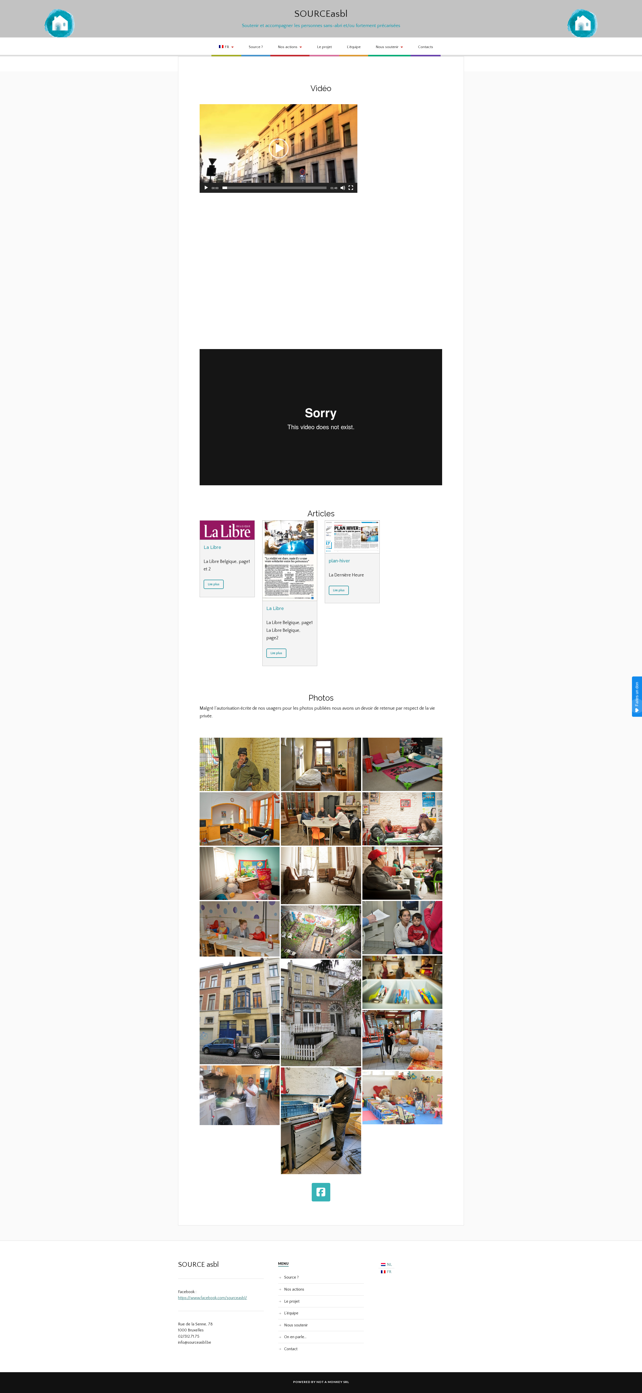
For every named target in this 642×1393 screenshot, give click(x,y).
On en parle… (295, 1337)
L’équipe (354, 47)
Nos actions (287, 47)
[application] (278, 148)
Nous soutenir (387, 47)
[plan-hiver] (352, 537)
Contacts (425, 47)
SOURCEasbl (321, 14)
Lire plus (213, 584)
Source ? (256, 47)
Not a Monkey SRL (332, 1382)
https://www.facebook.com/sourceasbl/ (212, 1298)
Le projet (324, 47)
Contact (290, 1349)
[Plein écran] (350, 187)
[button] (279, 148)
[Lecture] (206, 187)
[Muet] (342, 187)
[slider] (274, 188)
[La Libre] (227, 530)
